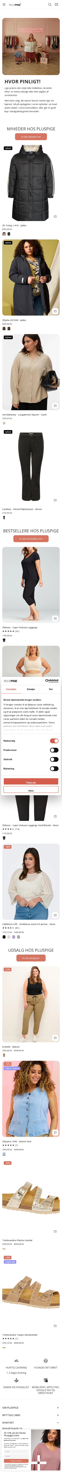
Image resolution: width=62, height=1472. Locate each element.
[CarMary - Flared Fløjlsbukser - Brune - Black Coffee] (4, 517)
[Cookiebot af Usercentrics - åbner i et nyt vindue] (45, 681)
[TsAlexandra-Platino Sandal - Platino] (4, 1249)
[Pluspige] (15, 4)
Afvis (31, 790)
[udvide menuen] (4, 4)
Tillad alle (31, 782)
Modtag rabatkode (16, 1461)
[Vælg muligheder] (55, 217)
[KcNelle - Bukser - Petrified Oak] (4, 1055)
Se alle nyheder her (31, 136)
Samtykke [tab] (11, 689)
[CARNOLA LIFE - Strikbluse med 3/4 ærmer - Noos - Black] (4, 937)
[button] (56, 4)
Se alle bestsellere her (31, 538)
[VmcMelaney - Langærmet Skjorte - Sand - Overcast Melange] (4, 423)
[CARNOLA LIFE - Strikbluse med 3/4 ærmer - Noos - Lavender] (13, 937)
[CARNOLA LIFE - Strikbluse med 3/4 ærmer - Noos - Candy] (18, 937)
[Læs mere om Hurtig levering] (16, 1360)
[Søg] (49, 4)
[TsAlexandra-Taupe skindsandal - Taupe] (4, 1347)
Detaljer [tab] (31, 689)
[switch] (54, 750)
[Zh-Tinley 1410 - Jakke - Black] (9, 234)
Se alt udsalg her (31, 958)
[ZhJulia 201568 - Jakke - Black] (9, 328)
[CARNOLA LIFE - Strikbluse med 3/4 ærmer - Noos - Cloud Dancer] (9, 937)
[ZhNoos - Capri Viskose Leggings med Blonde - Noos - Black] (4, 838)
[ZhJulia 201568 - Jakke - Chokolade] (4, 328)
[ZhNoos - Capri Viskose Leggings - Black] (4, 640)
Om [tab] (51, 689)
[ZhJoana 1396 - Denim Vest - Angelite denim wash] (4, 1154)
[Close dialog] (59, 1431)
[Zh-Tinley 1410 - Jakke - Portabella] (4, 234)
